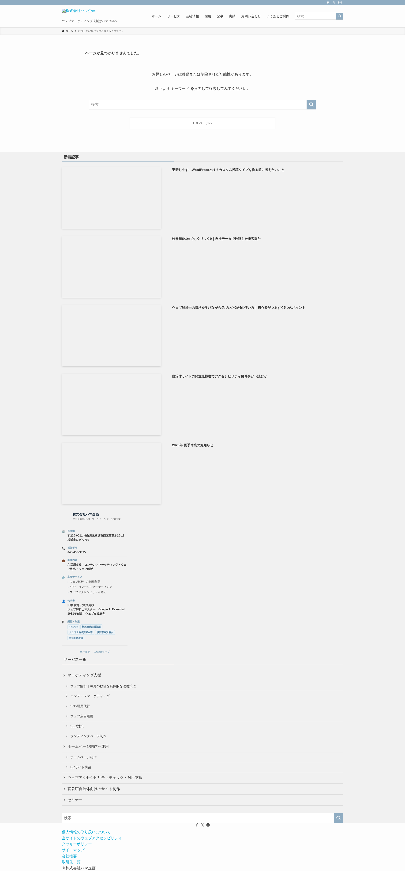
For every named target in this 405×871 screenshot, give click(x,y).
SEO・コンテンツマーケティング (91, 587)
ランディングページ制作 (88, 736)
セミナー (75, 800)
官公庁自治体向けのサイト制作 (94, 789)
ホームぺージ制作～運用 (88, 746)
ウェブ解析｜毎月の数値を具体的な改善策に (103, 686)
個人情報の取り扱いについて (86, 832)
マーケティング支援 (84, 675)
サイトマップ (73, 850)
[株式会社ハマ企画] (79, 14)
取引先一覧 (71, 862)
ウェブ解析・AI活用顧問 (85, 581)
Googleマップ (102, 651)
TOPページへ (202, 123)
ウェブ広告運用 (81, 716)
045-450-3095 (77, 552)
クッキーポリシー (77, 844)
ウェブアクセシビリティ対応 (88, 592)
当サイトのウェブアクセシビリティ (92, 838)
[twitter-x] (334, 2)
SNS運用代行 (80, 706)
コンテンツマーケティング (90, 696)
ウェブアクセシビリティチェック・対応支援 (105, 778)
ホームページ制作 (83, 757)
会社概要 (85, 651)
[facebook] (328, 2)
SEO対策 (77, 726)
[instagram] (340, 2)
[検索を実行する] (339, 16)
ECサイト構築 (80, 767)
